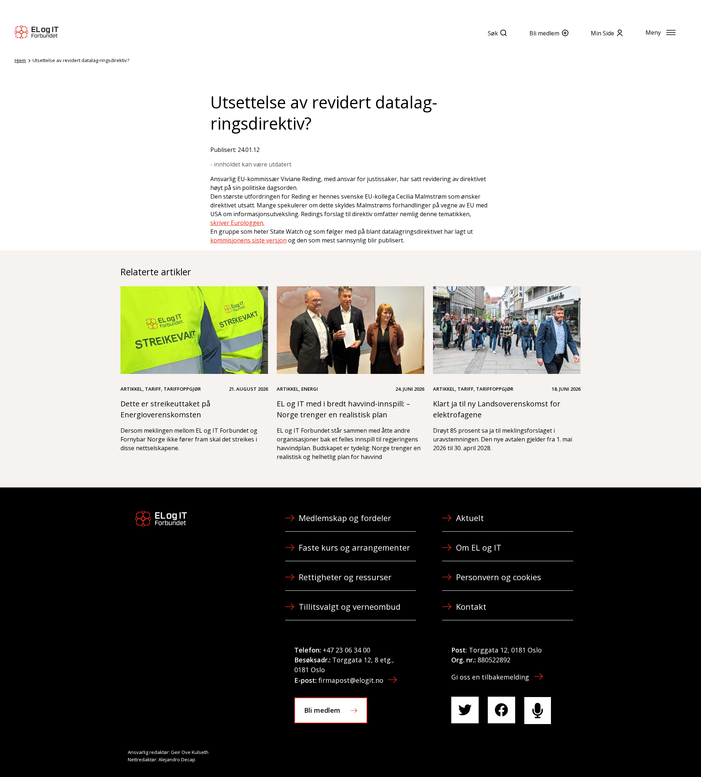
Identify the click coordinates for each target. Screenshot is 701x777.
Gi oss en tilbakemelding (490, 677)
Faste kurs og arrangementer (354, 547)
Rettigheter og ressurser (345, 576)
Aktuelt (470, 517)
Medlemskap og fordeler (345, 517)
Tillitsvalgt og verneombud (350, 606)
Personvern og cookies (498, 576)
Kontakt (471, 606)
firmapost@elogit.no (350, 680)
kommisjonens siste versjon (248, 240)
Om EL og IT (478, 547)
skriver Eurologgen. (237, 223)
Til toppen (655, 755)
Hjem (20, 60)
